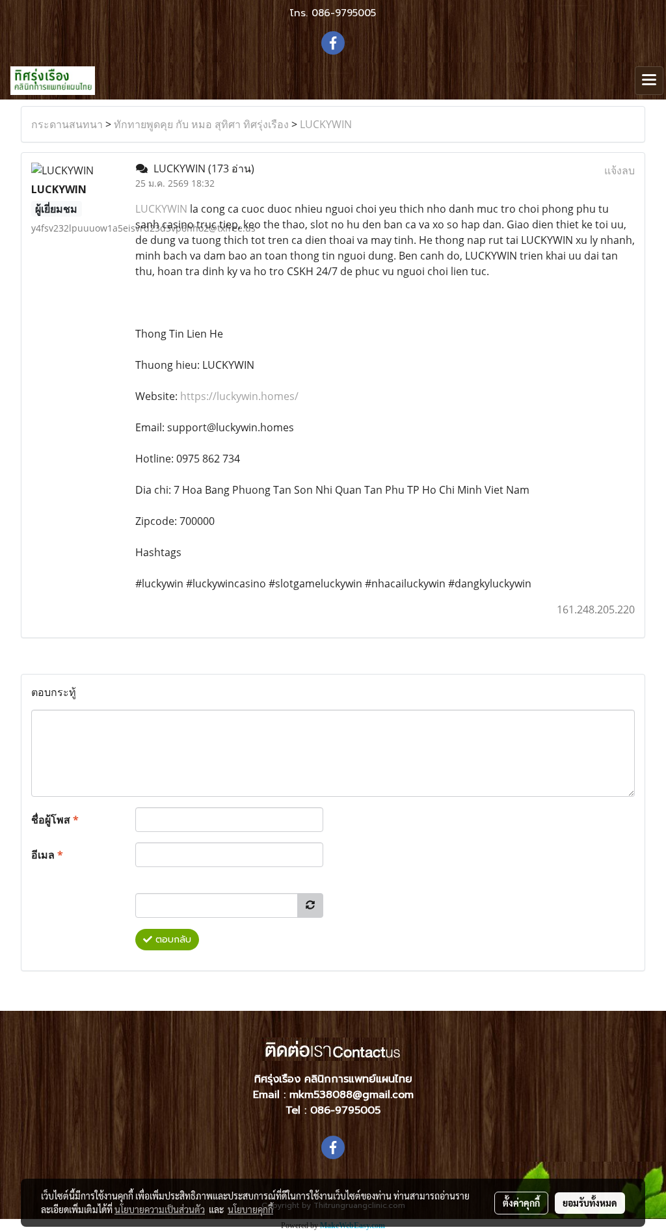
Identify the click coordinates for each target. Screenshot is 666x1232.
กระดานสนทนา (67, 124)
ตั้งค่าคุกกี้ (521, 1203)
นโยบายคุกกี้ (250, 1209)
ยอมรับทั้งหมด (590, 1203)
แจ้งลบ (619, 170)
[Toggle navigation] (649, 80)
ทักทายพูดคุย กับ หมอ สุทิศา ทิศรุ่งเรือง (201, 124)
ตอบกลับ (171, 939)
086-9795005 (344, 13)
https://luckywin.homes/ (239, 396)
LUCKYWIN (326, 124)
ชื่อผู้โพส (55, 819)
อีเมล (47, 855)
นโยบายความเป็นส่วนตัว (159, 1209)
